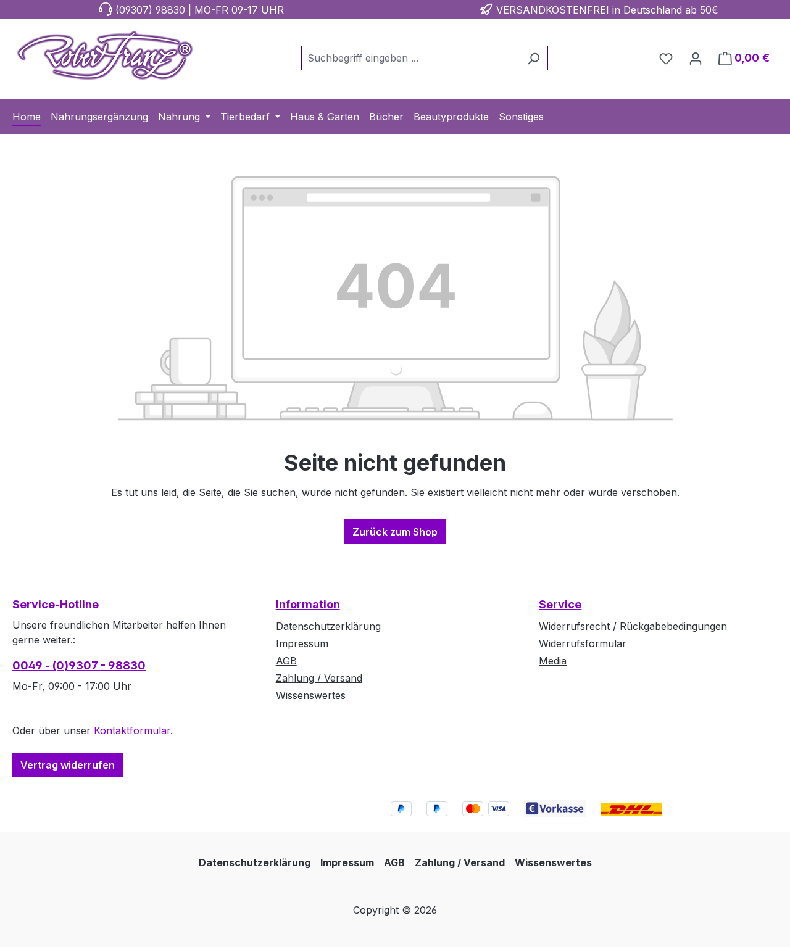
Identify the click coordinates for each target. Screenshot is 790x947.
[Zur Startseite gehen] (105, 56)
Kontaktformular (132, 730)
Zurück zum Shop (395, 532)
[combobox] (410, 58)
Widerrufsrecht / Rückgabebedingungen (633, 626)
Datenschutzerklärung (328, 626)
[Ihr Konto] (695, 58)
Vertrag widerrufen (67, 765)
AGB (286, 661)
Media (553, 661)
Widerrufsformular (582, 643)
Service (560, 604)
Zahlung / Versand (319, 678)
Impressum (302, 643)
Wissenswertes (311, 695)
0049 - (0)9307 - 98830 (79, 665)
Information (308, 604)
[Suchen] (533, 58)
